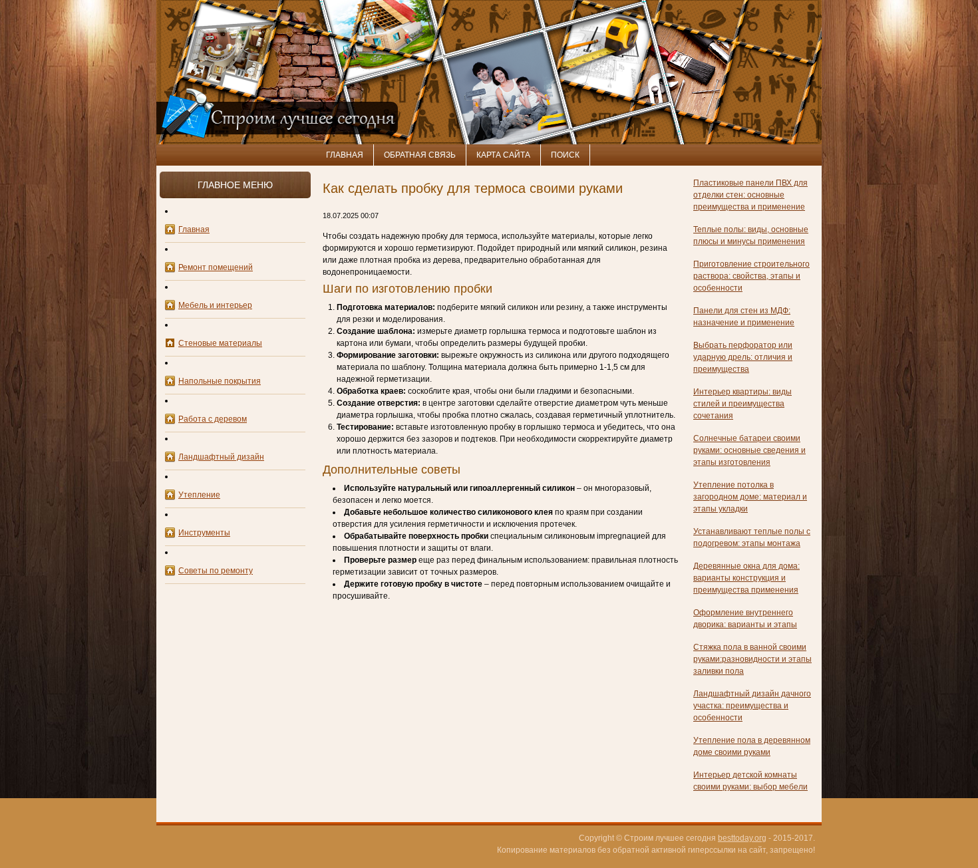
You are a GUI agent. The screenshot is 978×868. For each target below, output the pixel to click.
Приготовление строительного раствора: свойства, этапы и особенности (751, 276)
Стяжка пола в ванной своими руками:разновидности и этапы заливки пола (752, 659)
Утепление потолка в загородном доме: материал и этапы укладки (750, 496)
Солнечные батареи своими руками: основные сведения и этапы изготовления (749, 450)
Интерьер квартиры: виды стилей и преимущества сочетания (742, 403)
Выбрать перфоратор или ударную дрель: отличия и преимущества (742, 357)
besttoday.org (742, 838)
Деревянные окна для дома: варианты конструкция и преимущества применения (746, 578)
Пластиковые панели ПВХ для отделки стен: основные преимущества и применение (750, 195)
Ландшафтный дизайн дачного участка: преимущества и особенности (752, 705)
